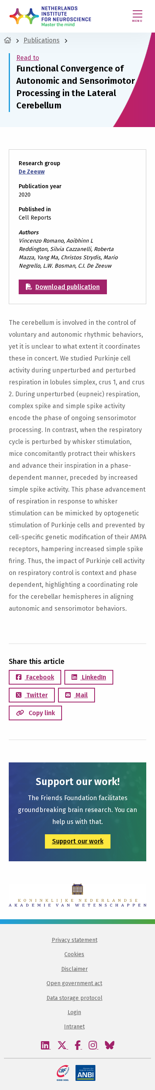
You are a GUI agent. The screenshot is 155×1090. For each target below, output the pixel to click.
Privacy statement (74, 940)
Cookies (74, 954)
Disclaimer (74, 969)
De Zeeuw (32, 171)
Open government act (74, 983)
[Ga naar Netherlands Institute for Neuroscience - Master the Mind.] (7, 40)
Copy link (41, 713)
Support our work (77, 841)
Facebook (39, 677)
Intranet (74, 1026)
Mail (81, 695)
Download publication (67, 287)
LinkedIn (93, 677)
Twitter (36, 695)
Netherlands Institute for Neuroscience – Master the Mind (50, 16)
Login (74, 1012)
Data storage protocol (74, 998)
